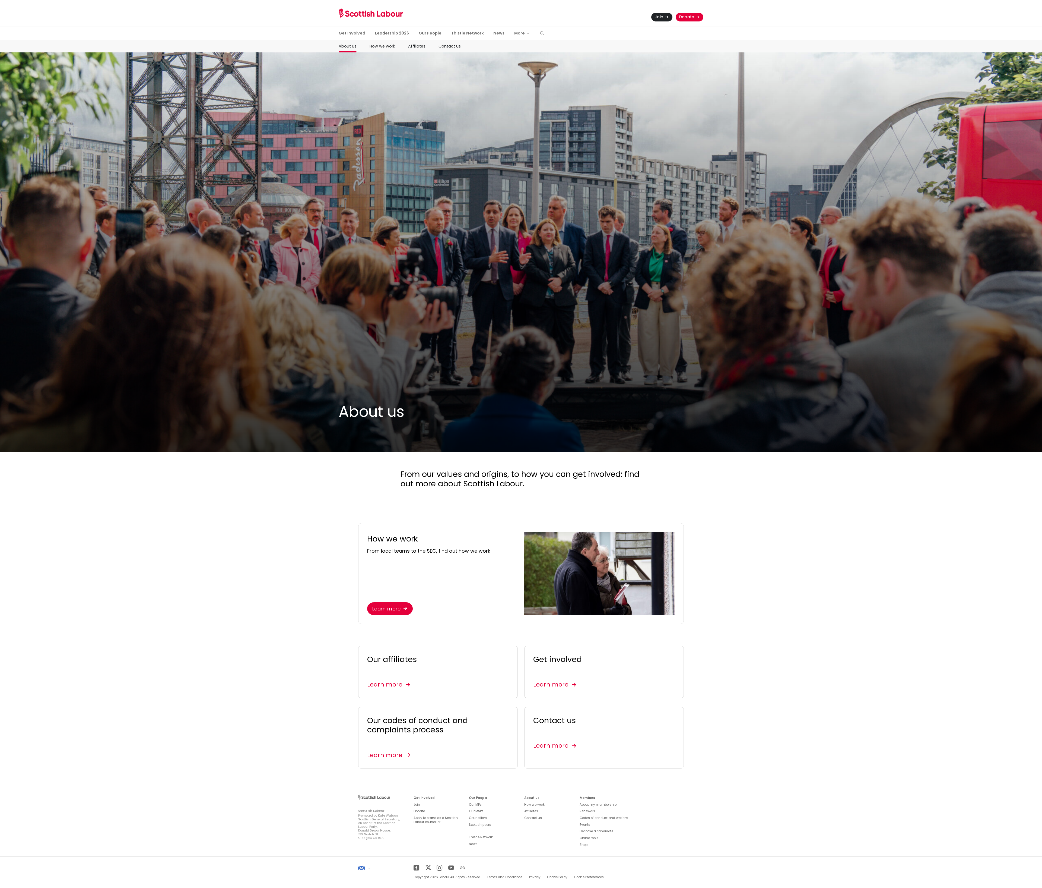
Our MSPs (476, 811)
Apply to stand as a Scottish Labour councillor (436, 820)
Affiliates (416, 46)
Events (585, 825)
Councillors (478, 818)
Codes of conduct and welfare (604, 818)
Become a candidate (596, 831)
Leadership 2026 (392, 33)
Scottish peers (480, 825)
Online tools (589, 838)
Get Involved (352, 33)
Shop (583, 845)
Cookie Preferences (589, 877)
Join (659, 17)
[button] (542, 33)
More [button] (519, 33)
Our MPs (475, 804)
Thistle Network (467, 33)
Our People (430, 33)
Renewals (587, 811)
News (498, 33)
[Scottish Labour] (371, 13)
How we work (382, 46)
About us (348, 46)
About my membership (598, 804)
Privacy (535, 877)
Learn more (386, 608)
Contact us (450, 46)
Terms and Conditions (505, 877)
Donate (686, 17)
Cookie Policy (557, 877)
